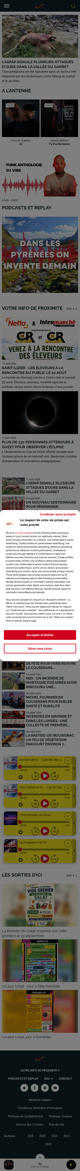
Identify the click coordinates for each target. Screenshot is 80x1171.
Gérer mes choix (40, 648)
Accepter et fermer (40, 635)
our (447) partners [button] (24, 532)
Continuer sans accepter (58, 514)
